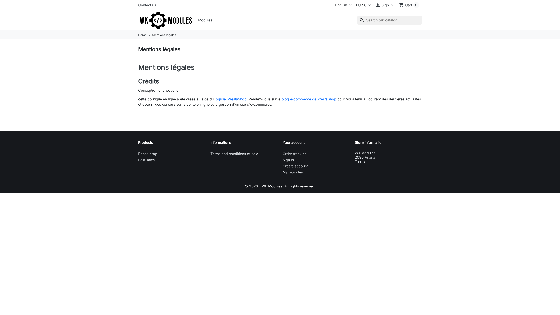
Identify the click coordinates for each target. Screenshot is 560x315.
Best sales (146, 160)
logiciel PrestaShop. (232, 99)
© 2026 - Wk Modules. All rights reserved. (280, 186)
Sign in (288, 160)
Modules (205, 20)
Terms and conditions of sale (234, 154)
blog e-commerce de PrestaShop (309, 99)
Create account (295, 166)
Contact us (147, 5)
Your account (293, 142)
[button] (384, 5)
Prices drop (147, 154)
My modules (293, 172)
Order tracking (294, 154)
